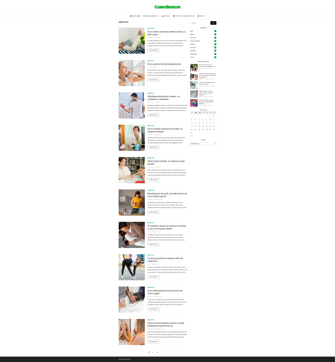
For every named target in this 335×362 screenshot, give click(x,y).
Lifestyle (150, 61)
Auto (191, 31)
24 (191, 129)
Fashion (192, 44)
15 (210, 122)
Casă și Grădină (195, 41)
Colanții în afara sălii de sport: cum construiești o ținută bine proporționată (207, 75)
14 (206, 122)
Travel (192, 57)
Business (193, 38)
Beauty (192, 34)
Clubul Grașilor (122, 359)
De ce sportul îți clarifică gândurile (164, 64)
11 (195, 122)
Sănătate (150, 28)
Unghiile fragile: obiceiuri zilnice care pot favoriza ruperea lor (206, 93)
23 (214, 126)
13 (203, 122)
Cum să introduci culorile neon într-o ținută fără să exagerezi (206, 101)
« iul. (191, 135)
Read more (153, 50)
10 (191, 122)
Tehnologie (193, 54)
